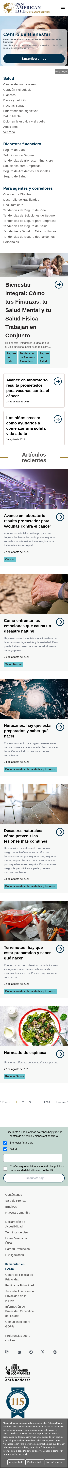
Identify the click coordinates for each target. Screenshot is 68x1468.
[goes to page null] (57, 285)
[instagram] (7, 1352)
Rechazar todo (34, 1462)
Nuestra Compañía (17, 1212)
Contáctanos (13, 1194)
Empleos (11, 1206)
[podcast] (55, 1352)
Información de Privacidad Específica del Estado (19, 1311)
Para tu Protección (17, 1249)
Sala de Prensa (15, 1200)
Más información (54, 1462)
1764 (47, 1102)
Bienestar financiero (21, 1142)
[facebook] (31, 1352)
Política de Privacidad (19, 1285)
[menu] (62, 7)
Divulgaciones (14, 1255)
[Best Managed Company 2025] (34, 1373)
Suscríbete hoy (34, 58)
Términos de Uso (16, 1232)
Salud (13, 1149)
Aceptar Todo (16, 1462)
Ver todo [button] (9, 132)
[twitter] (43, 1352)
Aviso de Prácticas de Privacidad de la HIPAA (19, 1296)
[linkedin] (19, 1352)
